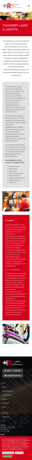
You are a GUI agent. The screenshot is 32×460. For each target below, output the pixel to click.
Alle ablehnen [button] (19, 453)
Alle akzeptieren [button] (7, 456)
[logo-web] (12, 4)
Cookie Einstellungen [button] (8, 453)
